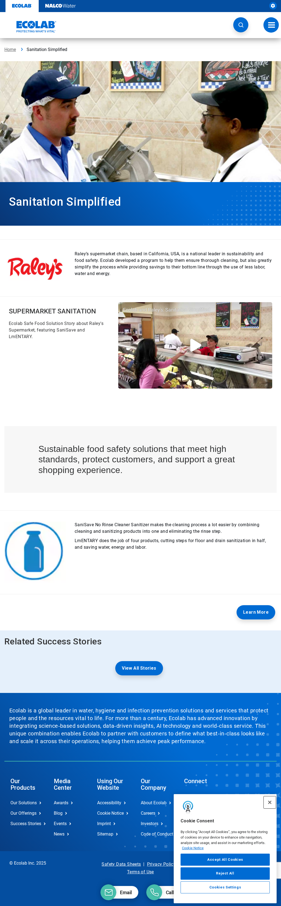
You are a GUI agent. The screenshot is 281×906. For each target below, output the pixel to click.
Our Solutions (23, 802)
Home (10, 49)
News (59, 834)
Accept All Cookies (225, 859)
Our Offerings (23, 813)
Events (60, 823)
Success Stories (25, 823)
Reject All (225, 873)
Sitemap (105, 834)
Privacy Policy (161, 864)
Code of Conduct (157, 834)
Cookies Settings (225, 887)
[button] (240, 24)
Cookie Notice (193, 848)
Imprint (104, 823)
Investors (149, 823)
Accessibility (109, 802)
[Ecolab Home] (30, 26)
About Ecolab (154, 802)
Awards (61, 802)
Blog (58, 813)
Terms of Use (140, 871)
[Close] (270, 802)
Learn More (256, 612)
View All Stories (139, 668)
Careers (148, 813)
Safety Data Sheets (121, 864)
